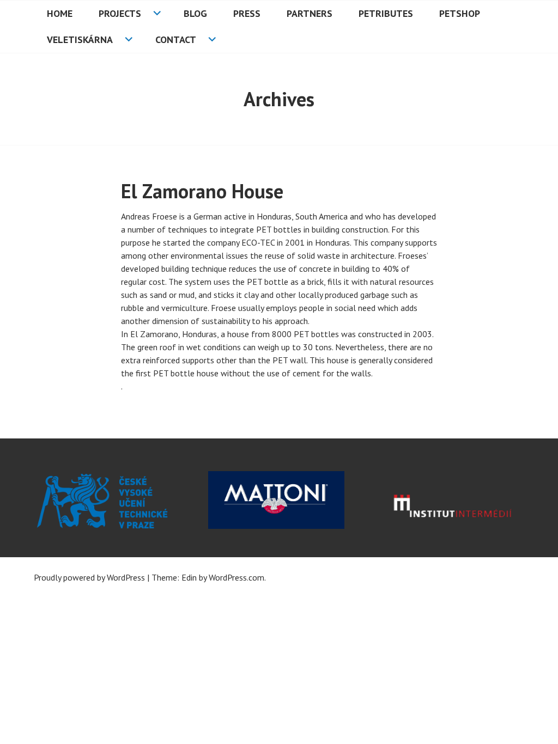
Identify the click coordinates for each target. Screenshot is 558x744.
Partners (309, 13)
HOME (59, 13)
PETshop (459, 13)
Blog (195, 13)
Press (246, 13)
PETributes (386, 13)
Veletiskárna (80, 39)
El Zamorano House (202, 191)
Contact (175, 39)
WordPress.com (236, 577)
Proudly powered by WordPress (89, 577)
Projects (120, 13)
